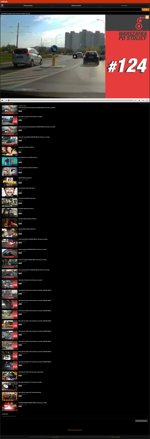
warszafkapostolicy (9, 103)
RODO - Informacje (115, 437)
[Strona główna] (4, 2)
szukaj (145, 9)
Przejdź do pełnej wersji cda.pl (75, 430)
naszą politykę (55, 437)
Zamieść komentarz (141, 421)
